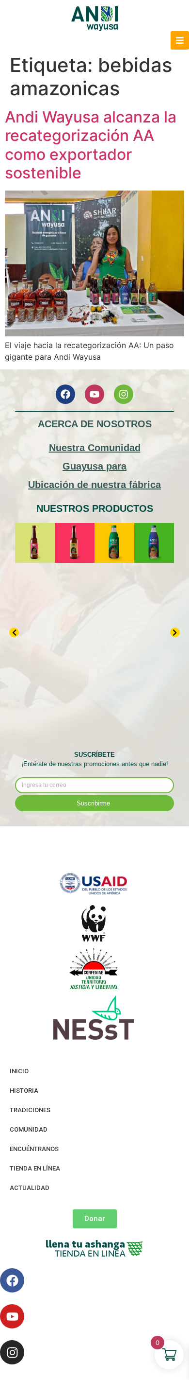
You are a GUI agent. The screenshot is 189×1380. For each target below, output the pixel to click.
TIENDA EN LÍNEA (35, 1168)
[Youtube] (94, 394)
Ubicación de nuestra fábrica (94, 484)
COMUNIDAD (28, 1129)
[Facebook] (65, 394)
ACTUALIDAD (29, 1187)
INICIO (19, 1071)
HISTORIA (24, 1090)
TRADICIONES (30, 1110)
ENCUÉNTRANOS (34, 1149)
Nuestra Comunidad (95, 447)
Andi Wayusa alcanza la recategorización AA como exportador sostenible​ (90, 144)
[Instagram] (123, 394)
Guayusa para (94, 466)
